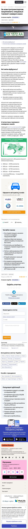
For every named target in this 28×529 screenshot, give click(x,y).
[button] (14, 482)
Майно (3, 379)
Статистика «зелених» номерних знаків (14, 44)
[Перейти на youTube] (6, 457)
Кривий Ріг (10, 361)
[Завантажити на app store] (8, 439)
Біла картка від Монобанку (12, 416)
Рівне (16, 361)
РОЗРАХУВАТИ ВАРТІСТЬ (14, 212)
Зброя (19, 379)
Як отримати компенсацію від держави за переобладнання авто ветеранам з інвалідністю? (14, 263)
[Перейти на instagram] (16, 457)
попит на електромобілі (14, 127)
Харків (12, 356)
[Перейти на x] (19, 457)
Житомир (4, 364)
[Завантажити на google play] (20, 439)
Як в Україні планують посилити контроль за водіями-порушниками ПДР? (13, 235)
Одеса (23, 356)
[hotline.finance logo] (3, 2)
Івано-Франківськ (6, 367)
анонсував (23, 62)
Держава (11, 20)
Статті (5, 7)
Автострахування (16, 376)
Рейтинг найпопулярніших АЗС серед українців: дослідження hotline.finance (13, 252)
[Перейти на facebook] (9, 457)
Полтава (10, 358)
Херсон (4, 361)
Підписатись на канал (14, 298)
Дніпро (18, 356)
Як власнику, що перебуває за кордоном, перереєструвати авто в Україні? (14, 246)
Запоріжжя (17, 358)
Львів (7, 356)
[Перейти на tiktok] (13, 457)
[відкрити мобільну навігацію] (25, 2)
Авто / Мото (10, 7)
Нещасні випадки (11, 379)
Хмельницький (12, 364)
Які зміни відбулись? (9, 42)
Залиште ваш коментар (12, 325)
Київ (3, 356)
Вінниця (4, 358)
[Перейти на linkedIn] (23, 457)
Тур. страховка (6, 376)
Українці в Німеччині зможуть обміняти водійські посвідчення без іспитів (13, 240)
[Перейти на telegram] (2, 457)
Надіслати (7, 337)
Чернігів (22, 361)
